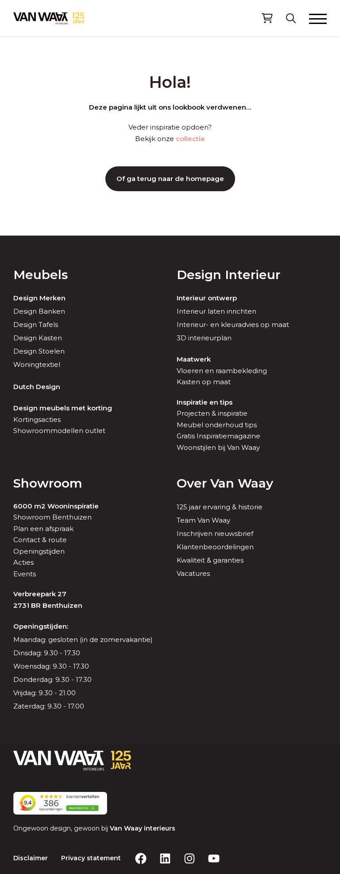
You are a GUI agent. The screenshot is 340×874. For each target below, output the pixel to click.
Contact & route (40, 539)
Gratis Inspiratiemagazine (218, 436)
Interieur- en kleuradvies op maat (233, 324)
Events (24, 574)
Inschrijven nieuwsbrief (215, 533)
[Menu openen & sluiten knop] (317, 18)
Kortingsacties (37, 419)
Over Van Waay (225, 483)
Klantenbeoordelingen (215, 547)
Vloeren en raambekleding (222, 370)
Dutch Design (36, 386)
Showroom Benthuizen (52, 517)
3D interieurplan (204, 338)
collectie (190, 138)
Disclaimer (30, 858)
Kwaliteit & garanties (210, 560)
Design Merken (39, 298)
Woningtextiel (36, 364)
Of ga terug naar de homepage (170, 178)
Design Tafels (35, 324)
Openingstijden (39, 551)
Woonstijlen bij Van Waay (218, 447)
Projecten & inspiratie (212, 413)
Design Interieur (228, 274)
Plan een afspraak (43, 528)
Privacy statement (91, 858)
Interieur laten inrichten (216, 311)
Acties (23, 562)
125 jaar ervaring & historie (220, 507)
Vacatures (193, 573)
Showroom (47, 483)
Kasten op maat (204, 382)
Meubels (40, 274)
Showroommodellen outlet (59, 430)
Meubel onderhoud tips (217, 425)
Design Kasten (37, 338)
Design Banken (39, 311)
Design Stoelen (39, 351)
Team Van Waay (203, 520)
